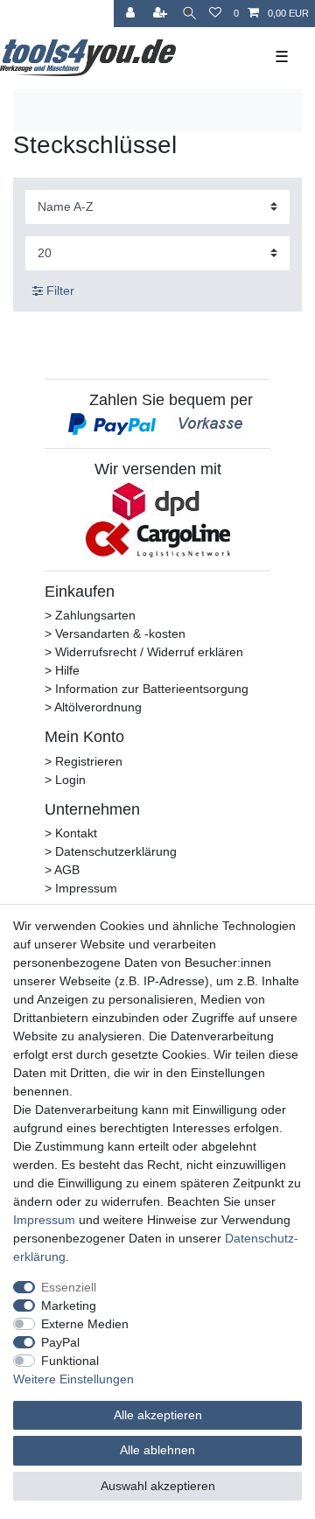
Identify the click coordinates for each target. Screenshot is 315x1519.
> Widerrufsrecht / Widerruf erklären (144, 652)
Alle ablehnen (157, 1450)
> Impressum (81, 888)
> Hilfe (62, 670)
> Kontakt (71, 833)
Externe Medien (85, 1324)
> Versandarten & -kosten (115, 633)
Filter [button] (60, 291)
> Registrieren (83, 761)
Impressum (44, 1220)
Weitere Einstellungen (73, 1379)
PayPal (60, 1342)
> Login (65, 780)
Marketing (68, 1305)
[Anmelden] (132, 13)
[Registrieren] (162, 13)
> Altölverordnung (93, 707)
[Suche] (189, 13)
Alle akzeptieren (158, 1415)
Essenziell (68, 1287)
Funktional (70, 1361)
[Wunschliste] (215, 13)
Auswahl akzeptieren (158, 1486)
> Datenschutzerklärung (111, 851)
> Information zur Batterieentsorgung (146, 689)
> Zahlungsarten (90, 615)
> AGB (62, 870)
